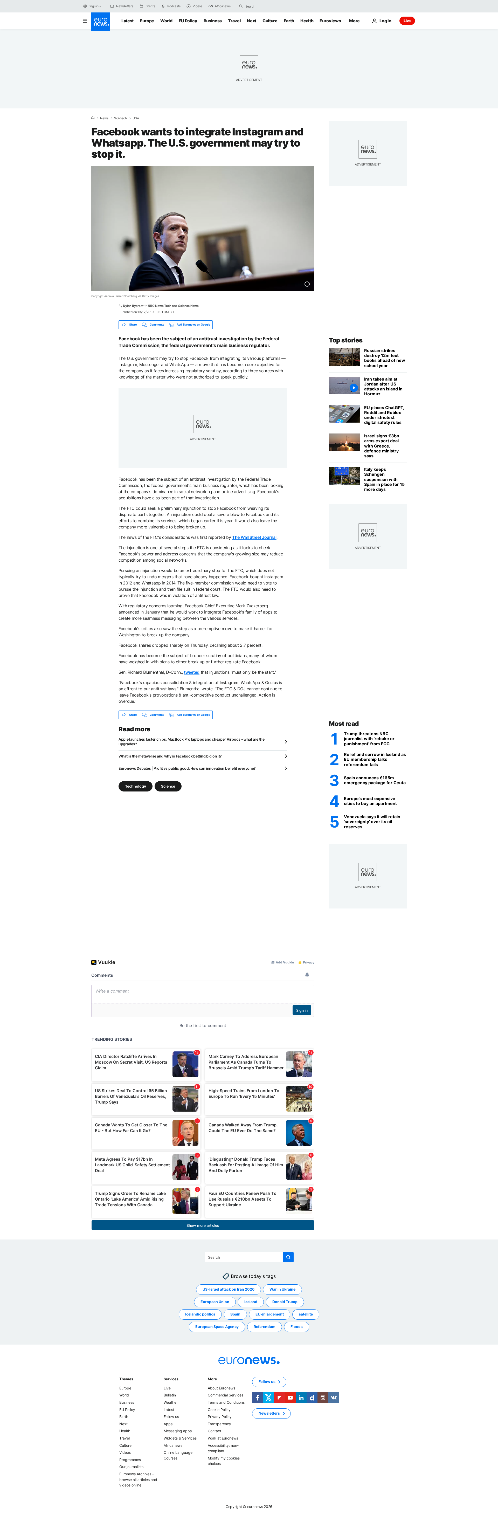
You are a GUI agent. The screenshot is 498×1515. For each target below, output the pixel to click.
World (166, 20)
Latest (127, 20)
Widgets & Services (180, 1438)
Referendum (264, 1326)
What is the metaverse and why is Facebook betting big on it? (170, 756)
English (93, 6)
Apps (168, 1424)
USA (136, 118)
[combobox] (267, 6)
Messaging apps (178, 1431)
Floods (296, 1326)
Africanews (173, 1445)
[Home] (92, 118)
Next (251, 20)
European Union (214, 1301)
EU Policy (188, 20)
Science (168, 786)
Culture (270, 20)
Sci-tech (120, 118)
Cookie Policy (219, 1409)
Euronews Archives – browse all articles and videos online (138, 1479)
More (212, 1379)
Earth (289, 20)
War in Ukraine (282, 1289)
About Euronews (221, 1388)
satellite (306, 1314)
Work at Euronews (223, 1438)
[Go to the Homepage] (100, 21)
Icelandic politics (200, 1314)
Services (171, 1379)
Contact (214, 1431)
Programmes (130, 1459)
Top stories (346, 340)
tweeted (191, 672)
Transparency (219, 1424)
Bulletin (170, 1395)
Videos (125, 1452)
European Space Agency (217, 1326)
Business (213, 20)
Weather (171, 1402)
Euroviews (330, 20)
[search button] (241, 6)
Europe (147, 20)
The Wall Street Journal (254, 537)
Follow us (171, 1416)
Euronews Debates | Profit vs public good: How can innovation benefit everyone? (187, 768)
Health (306, 20)
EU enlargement (269, 1314)
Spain (235, 1314)
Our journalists (131, 1466)
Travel (234, 20)
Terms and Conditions (226, 1402)
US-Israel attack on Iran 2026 (228, 1289)
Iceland (250, 1301)
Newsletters (269, 1413)
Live (407, 20)
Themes (126, 1379)
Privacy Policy (220, 1416)
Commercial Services (225, 1395)
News (104, 118)
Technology (135, 786)
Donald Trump (285, 1301)
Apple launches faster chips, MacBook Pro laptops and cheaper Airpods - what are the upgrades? (192, 741)
